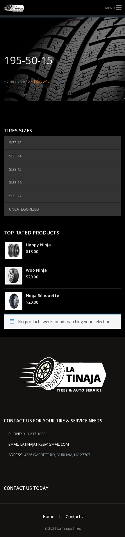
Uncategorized (24, 209)
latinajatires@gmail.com (44, 444)
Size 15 (23, 81)
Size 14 (15, 156)
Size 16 (15, 182)
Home (9, 81)
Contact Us (76, 516)
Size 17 (15, 195)
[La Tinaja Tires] (62, 7)
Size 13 (15, 142)
